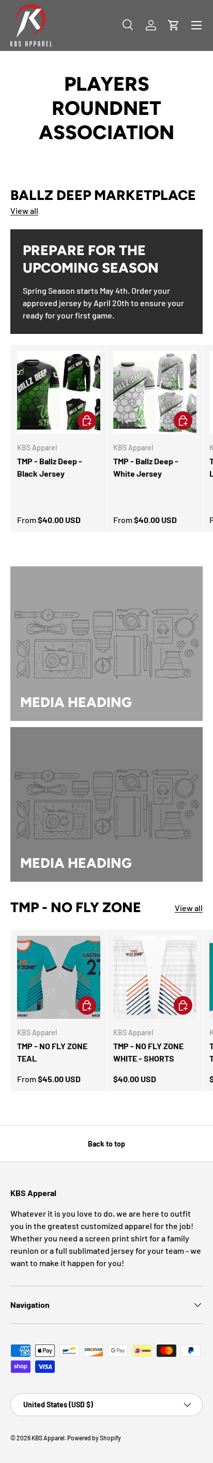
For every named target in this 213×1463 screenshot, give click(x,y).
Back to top (106, 1143)
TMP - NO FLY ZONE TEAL (52, 1052)
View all (24, 210)
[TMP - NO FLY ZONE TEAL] (58, 977)
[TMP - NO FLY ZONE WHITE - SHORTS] (154, 977)
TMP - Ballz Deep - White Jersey (145, 467)
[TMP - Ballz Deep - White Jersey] (154, 392)
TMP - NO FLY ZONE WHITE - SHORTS (148, 1052)
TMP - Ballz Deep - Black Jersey (49, 467)
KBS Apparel (48, 1437)
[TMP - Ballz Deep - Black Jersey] (58, 392)
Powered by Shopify (94, 1437)
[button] (173, 25)
